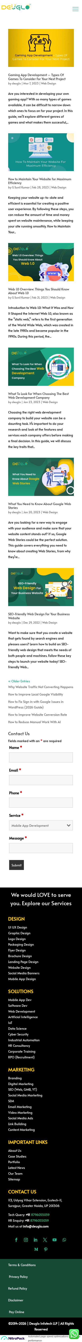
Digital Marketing (20, 1083)
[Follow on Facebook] (16, 1240)
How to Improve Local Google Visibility (35, 694)
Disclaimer (15, 1300)
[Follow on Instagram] (26, 1240)
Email (15, 770)
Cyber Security (18, 1034)
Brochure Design (20, 956)
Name (15, 747)
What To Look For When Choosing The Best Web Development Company (38, 395)
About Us (14, 1150)
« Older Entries (19, 681)
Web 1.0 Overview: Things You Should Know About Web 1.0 (38, 291)
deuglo (16, 83)
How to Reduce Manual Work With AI (34, 722)
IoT (10, 1022)
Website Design (19, 967)
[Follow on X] (45, 1240)
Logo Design (17, 938)
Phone (15, 792)
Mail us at (28, 1226)
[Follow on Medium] (36, 1249)
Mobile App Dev (19, 999)
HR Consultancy (19, 1045)
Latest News (16, 1167)
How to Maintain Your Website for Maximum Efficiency (39, 181)
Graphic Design (19, 933)
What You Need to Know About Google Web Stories (39, 506)
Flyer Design (17, 950)
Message (18, 838)
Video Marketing (20, 1112)
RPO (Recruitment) (21, 1057)
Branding (15, 1078)
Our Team (15, 1173)
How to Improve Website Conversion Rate (37, 714)
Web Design (48, 83)
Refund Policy (17, 1288)
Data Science (17, 1028)
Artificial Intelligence (23, 1017)
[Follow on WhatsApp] (64, 1240)
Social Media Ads (20, 1118)
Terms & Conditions (22, 1265)
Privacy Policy (18, 1276)
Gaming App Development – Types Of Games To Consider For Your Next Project (36, 76)
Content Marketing (21, 1129)
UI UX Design (17, 927)
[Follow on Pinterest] (46, 1249)
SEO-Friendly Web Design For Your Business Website (39, 616)
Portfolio (14, 1162)
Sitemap (14, 1179)
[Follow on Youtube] (55, 1240)
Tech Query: (19, 1214)
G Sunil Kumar (21, 187)
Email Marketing (20, 1106)
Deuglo (41, 1323)
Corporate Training (21, 1051)
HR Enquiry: (19, 1220)
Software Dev (17, 1005)
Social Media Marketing (25, 1095)
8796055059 (40, 1214)
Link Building (17, 1124)
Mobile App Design (22, 979)
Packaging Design (21, 944)
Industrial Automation (24, 1040)
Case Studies (17, 1156)
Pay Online (16, 1312)
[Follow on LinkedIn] (35, 1240)
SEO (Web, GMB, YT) (22, 1089)
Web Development (21, 1011)
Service (16, 815)
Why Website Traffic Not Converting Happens (40, 687)
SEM (11, 1101)
